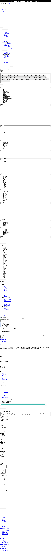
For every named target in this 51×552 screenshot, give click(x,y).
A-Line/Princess (5, 222)
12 (32, 75)
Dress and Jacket (6, 108)
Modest (4, 113)
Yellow (4, 247)
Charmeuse (5, 176)
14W (31, 77)
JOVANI (3, 523)
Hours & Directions (5, 397)
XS (37, 79)
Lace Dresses (5, 109)
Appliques (5, 161)
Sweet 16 (4, 102)
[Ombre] (1, 441)
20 (3, 77)
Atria (5, 300)
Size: (1, 335)
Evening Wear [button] (4, 306)
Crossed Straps (5, 143)
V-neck (4, 217)
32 (27, 77)
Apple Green (5, 249)
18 (44, 75)
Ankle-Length (5, 191)
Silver (4, 276)
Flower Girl (5, 95)
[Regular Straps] (2, 470)
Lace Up (4, 144)
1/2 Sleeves (5, 229)
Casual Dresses (5, 91)
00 (8, 75)
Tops (4, 121)
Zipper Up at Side (6, 148)
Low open (5, 145)
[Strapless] (2, 472)
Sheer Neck (5, 214)
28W (18, 79)
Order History (4, 379)
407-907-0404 (8, 3)
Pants (4, 114)
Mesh (4, 181)
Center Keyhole (5, 130)
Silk (4, 185)
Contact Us (4, 369)
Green (4, 250)
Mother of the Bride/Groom (7, 98)
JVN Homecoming (7, 304)
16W (36, 77)
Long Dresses (5, 112)
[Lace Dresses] (3, 428)
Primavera (6, 295)
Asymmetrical (5, 192)
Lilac (4, 259)
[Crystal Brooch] (2, 445)
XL (3, 81)
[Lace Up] (3, 436)
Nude (4, 271)
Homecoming (5, 97)
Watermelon (5, 265)
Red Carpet (5, 101)
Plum (4, 266)
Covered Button (5, 142)
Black (4, 274)
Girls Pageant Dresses (6, 96)
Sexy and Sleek (5, 116)
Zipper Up (5, 147)
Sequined (4, 184)
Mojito (4, 248)
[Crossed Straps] (3, 435)
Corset (4, 131)
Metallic (4, 153)
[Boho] (3, 426)
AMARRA (6, 287)
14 (36, 75)
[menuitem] (26, 9)
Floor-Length (5, 195)
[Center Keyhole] (3, 431)
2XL (8, 81)
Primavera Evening (7, 310)
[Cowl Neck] (2, 456)
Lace (4, 180)
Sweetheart (5, 216)
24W (9, 79)
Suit (4, 120)
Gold (4, 272)
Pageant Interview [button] (5, 313)
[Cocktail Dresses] (4, 423)
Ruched (4, 137)
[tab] (26, 290)
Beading (4, 162)
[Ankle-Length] (2, 452)
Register (3, 11)
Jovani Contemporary (7, 315)
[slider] (45, 405)
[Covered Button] (3, 434)
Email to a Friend (3, 339)
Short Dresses (5, 118)
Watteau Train (5, 200)
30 (23, 77)
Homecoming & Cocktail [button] (6, 297)
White (4, 277)
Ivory (4, 270)
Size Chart (2, 338)
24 (11, 77)
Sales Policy (4, 374)
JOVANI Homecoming (8, 303)
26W (13, 79)
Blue (4, 256)
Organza (4, 182)
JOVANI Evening (7, 309)
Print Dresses (5, 115)
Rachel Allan (6, 296)
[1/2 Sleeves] (3, 465)
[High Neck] (2, 458)
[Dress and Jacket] (3, 427)
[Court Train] (2, 454)
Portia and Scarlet (7, 294)
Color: (1, 336)
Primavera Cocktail (7, 305)
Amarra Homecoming (7, 301)
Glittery (4, 152)
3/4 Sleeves (5, 230)
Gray (4, 275)
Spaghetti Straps (5, 240)
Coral (4, 269)
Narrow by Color (4, 245)
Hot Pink (4, 263)
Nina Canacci (6, 293)
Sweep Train (5, 198)
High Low (5, 132)
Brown (4, 273)
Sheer (4, 146)
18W (41, 77)
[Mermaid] (2, 462)
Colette (5, 289)
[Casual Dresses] (4, 422)
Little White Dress (6, 111)
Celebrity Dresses (6, 129)
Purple (4, 258)
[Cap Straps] (2, 469)
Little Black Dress (6, 110)
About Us (3, 373)
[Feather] (2, 449)
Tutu (4, 122)
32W (28, 79)
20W (45, 77)
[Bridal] (4, 421)
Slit (3, 138)
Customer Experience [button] (6, 390)
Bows (4, 163)
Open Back (5, 134)
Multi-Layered (5, 133)
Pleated (4, 135)
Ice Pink (4, 261)
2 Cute (5, 286)
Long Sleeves (5, 231)
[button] (5, 29)
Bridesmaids (5, 90)
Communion (5, 93)
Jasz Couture (6, 291)
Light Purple (5, 260)
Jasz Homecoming (5, 533)
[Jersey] (2, 450)
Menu (1, 27)
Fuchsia (4, 264)
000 (4, 75)
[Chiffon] (2, 448)
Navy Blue (5, 257)
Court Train (5, 194)
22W (4, 79)
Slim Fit (4, 225)
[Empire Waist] (2, 461)
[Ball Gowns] (3, 425)
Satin (4, 183)
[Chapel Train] (2, 453)
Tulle (4, 187)
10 (28, 75)
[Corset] (3, 432)
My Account (4, 9)
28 (19, 77)
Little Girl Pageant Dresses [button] (6, 311)
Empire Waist (5, 223)
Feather (4, 178)
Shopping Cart (4, 10)
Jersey (4, 179)
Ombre (4, 155)
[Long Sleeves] (3, 467)
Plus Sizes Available (6, 136)
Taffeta (4, 186)
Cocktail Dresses (6, 92)
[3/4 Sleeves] (3, 466)
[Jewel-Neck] (2, 459)
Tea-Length (5, 199)
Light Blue (5, 254)
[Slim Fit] (2, 463)
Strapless (4, 215)
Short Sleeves (5, 233)
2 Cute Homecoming (7, 299)
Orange (4, 268)
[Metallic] (1, 439)
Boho (4, 107)
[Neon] (1, 440)
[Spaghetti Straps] (2, 471)
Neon (4, 154)
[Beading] (2, 444)
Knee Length (5, 196)
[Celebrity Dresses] (3, 430)
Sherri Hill (6, 285)
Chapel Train (5, 193)
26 (15, 77)
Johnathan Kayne (7, 292)
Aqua (4, 252)
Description (4, 341)
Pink (4, 262)
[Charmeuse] (2, 447)
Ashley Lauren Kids (5, 546)
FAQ (3, 375)
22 (7, 77)
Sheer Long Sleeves (6, 232)
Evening (4, 94)
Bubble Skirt (5, 128)
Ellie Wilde (6, 290)
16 (40, 75)
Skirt (4, 119)
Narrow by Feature (5, 86)
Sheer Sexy (5, 117)
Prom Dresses (5, 99)
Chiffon (4, 177)
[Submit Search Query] (11, 399)
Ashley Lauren (6, 288)
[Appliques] (2, 443)
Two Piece (5, 123)
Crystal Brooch (5, 164)
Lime (4, 251)
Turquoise (5, 253)
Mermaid (4, 224)
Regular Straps (5, 239)
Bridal (4, 89)
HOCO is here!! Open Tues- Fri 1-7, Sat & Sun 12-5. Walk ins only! (25, 1)
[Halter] (2, 457)
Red (4, 267)
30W (23, 79)
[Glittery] (1, 438)
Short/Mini (5, 197)
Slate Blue (5, 255)
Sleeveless (5, 234)
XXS (32, 79)
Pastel (4, 156)
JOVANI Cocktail (5, 534)
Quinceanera (5, 100)
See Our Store (4, 370)
